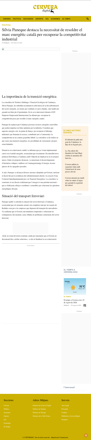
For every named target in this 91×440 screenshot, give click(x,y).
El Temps (66, 19)
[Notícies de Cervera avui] (45, 9)
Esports (39, 19)
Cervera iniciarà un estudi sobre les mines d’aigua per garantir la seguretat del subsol (74, 181)
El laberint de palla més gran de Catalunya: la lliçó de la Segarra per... (74, 142)
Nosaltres (64, 419)
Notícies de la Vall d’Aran (41, 416)
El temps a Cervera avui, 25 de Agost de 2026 (74, 301)
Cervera (7, 19)
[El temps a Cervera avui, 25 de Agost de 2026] (75, 286)
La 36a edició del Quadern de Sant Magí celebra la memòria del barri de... (73, 154)
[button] (87, 18)
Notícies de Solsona (39, 409)
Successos (28, 19)
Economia (55, 19)
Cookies (64, 412)
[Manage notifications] (86, 435)
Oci (47, 19)
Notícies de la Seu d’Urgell (42, 405)
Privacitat (64, 409)
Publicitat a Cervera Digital (70, 416)
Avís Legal (65, 405)
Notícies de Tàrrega (39, 412)
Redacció (6, 43)
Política (17, 19)
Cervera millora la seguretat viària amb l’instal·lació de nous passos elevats (72, 168)
